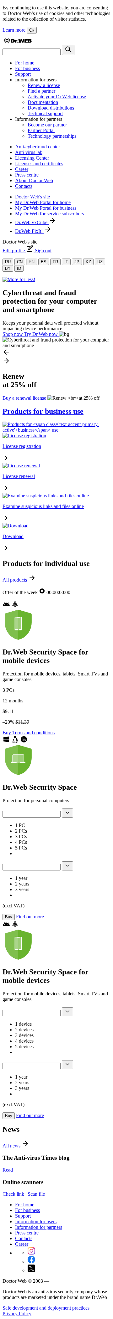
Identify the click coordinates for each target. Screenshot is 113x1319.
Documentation (43, 102)
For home (24, 62)
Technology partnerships (52, 136)
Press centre (27, 174)
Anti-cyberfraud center (37, 146)
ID (19, 268)
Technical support (45, 113)
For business (27, 68)
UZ (100, 261)
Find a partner (41, 91)
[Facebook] (31, 1261)
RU (8, 261)
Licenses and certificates (39, 163)
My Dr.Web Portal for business (45, 208)
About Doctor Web (34, 180)
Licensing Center (32, 158)
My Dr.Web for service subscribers (49, 213)
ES (43, 261)
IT (66, 261)
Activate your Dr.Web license (57, 96)
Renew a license (44, 85)
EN (32, 261)
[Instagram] (31, 1252)
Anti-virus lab (28, 152)
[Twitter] (31, 1270)
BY (8, 268)
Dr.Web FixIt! (29, 231)
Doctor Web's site (32, 196)
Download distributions (51, 107)
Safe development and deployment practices (46, 1308)
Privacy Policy (17, 1313)
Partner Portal (41, 130)
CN (20, 261)
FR (55, 261)
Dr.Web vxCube (32, 222)
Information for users (35, 1221)
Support (23, 74)
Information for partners (38, 1227)
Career (21, 169)
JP (76, 261)
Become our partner (47, 124)
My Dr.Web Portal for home (43, 202)
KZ (88, 261)
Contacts (23, 186)
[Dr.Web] (18, 41)
